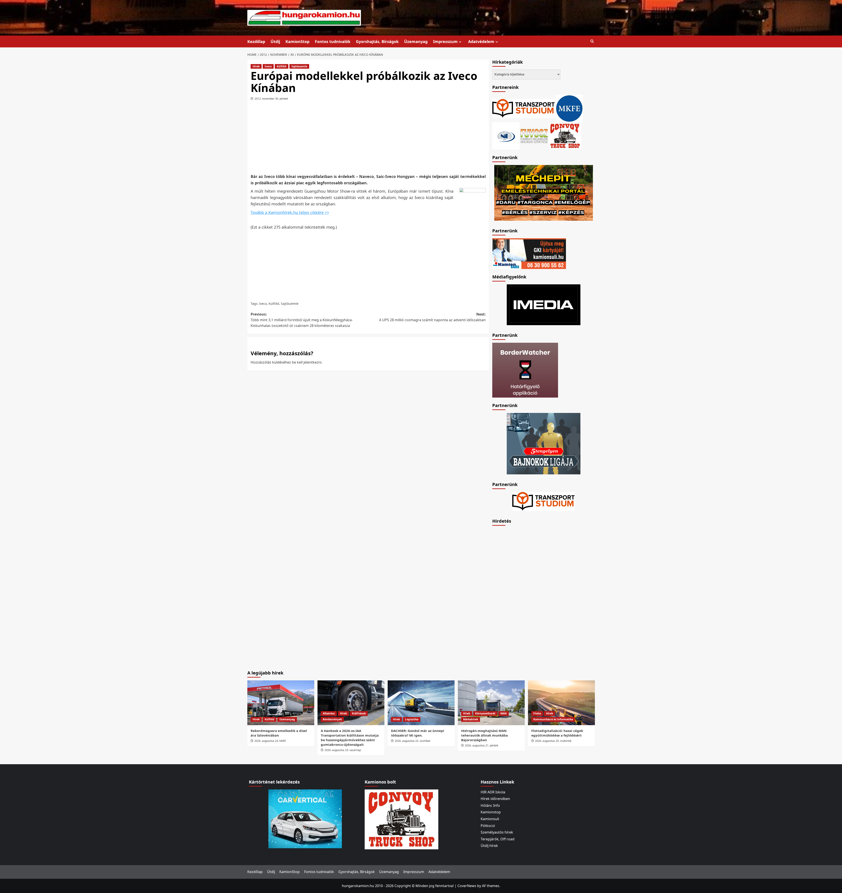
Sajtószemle (299, 66)
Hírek (256, 66)
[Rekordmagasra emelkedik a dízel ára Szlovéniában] (280, 702)
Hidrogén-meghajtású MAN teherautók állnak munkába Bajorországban (484, 735)
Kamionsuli (490, 818)
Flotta (537, 713)
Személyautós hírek (497, 832)
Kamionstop (491, 812)
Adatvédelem (481, 41)
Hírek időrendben (495, 798)
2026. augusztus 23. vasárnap (343, 750)
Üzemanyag (416, 41)
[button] (592, 41)
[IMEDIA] (543, 304)
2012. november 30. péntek (271, 98)
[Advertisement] (368, 138)
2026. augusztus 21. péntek (481, 745)
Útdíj (275, 41)
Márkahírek (470, 719)
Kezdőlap (256, 41)
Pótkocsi (488, 825)
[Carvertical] (305, 818)
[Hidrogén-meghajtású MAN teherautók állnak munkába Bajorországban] (491, 702)
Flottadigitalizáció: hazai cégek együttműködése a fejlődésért (557, 732)
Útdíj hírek (489, 845)
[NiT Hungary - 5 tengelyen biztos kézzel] (543, 443)
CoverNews (466, 885)
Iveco (268, 66)
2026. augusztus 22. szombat (412, 741)
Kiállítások (359, 713)
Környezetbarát (485, 713)
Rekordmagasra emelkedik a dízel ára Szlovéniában (279, 732)
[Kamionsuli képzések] (529, 253)
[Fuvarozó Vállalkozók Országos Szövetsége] (534, 135)
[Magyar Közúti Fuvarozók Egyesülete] (569, 108)
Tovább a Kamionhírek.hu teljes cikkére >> (290, 212)
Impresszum (445, 41)
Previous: (302, 320)
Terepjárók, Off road (497, 839)
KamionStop (297, 41)
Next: (432, 317)
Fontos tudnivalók (332, 41)
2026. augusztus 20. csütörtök (553, 741)
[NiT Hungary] (506, 135)
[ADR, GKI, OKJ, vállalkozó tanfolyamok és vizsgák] (523, 108)
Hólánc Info (490, 805)
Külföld (281, 66)
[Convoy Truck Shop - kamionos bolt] (565, 135)
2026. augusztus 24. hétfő (270, 741)
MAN (503, 713)
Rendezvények (332, 719)
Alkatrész (329, 713)
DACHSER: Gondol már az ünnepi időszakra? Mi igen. (417, 732)
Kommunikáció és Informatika (553, 719)
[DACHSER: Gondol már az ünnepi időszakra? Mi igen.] (421, 702)
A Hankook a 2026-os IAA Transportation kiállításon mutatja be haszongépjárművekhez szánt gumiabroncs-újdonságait (350, 737)
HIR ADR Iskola (493, 792)
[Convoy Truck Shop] (401, 818)
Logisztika (411, 719)
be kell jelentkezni (306, 362)
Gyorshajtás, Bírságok (377, 41)
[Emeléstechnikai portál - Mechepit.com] (543, 192)
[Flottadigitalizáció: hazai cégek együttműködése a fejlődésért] (561, 702)
